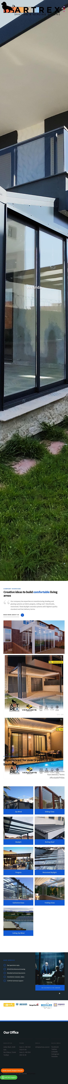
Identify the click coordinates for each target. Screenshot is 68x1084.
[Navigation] (62, 8)
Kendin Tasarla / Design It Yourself (12, 1070)
